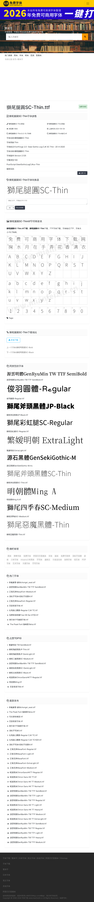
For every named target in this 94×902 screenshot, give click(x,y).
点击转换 (20, 207)
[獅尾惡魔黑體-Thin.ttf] (47, 525)
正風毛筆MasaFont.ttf (18, 758)
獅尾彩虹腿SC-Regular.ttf (18, 431)
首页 (14, 59)
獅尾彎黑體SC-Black (25, 352)
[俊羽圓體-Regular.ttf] (47, 389)
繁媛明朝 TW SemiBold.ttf (19, 645)
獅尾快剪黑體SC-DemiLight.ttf (21, 668)
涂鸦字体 (68, 559)
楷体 (27, 55)
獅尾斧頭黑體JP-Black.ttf (17, 415)
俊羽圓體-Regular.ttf (15, 398)
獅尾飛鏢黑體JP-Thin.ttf (18, 649)
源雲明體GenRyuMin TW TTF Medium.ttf (26, 842)
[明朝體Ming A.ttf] (32, 491)
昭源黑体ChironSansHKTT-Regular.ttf (24, 677)
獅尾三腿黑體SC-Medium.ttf (20, 659)
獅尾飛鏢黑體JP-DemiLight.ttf (21, 654)
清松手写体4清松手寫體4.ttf (19, 596)
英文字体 (31, 858)
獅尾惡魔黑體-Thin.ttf (16, 534)
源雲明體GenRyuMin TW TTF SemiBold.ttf (25, 380)
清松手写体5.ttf (14, 730)
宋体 (21, 55)
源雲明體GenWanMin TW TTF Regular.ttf (26, 800)
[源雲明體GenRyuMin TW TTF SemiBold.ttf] (47, 374)
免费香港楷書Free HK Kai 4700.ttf (22, 615)
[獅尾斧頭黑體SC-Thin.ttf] (47, 474)
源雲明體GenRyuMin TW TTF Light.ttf (25, 833)
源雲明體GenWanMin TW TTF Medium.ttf (26, 814)
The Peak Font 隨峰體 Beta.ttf (21, 624)
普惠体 (38, 55)
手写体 (39, 559)
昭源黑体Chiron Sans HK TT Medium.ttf (25, 782)
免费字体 (27, 556)
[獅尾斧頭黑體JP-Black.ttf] (47, 407)
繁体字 (20, 59)
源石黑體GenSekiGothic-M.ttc (20, 466)
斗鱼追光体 (57, 559)
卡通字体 (26, 563)
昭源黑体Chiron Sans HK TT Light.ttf (24, 805)
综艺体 (77, 559)
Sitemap (63, 858)
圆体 (56, 556)
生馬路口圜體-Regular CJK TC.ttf (22, 610)
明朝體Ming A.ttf (14, 499)
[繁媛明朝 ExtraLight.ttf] (46, 441)
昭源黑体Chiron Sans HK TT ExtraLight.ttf (26, 819)
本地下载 (14, 340)
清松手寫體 (77, 556)
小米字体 (14, 559)
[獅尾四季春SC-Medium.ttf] (47, 508)
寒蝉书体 (17, 556)
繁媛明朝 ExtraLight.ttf (16, 450)
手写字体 (36, 563)
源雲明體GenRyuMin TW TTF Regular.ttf (26, 828)
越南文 (47, 559)
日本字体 (22, 858)
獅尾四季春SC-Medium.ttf (18, 516)
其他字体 (40, 858)
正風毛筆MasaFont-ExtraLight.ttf (23, 763)
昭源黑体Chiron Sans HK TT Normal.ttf (25, 786)
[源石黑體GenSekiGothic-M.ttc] (47, 458)
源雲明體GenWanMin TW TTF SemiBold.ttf (26, 587)
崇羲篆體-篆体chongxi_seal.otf (21, 582)
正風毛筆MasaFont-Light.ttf (20, 754)
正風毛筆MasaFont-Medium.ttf (21, 592)
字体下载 (6, 858)
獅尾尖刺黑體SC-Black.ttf (19, 673)
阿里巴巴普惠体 (39, 556)
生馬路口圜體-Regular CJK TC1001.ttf (24, 740)
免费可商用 (83, 106)
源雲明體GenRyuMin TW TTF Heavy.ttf (25, 837)
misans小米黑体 (27, 559)
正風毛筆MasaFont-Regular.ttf (21, 601)
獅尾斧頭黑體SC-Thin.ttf (17, 482)
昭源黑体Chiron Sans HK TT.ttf (21, 777)
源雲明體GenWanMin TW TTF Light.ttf (25, 796)
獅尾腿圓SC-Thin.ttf (15, 228)
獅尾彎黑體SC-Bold (24, 347)
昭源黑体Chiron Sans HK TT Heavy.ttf (25, 809)
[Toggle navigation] (88, 3)
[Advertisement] (47, 81)
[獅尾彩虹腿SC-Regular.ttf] (47, 423)
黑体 (16, 55)
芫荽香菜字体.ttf (15, 606)
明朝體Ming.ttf (14, 682)
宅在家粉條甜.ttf (15, 716)
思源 (32, 55)
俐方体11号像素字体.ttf (17, 619)
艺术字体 (16, 563)
